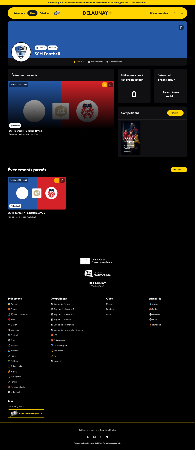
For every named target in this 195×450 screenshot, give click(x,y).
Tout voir (174, 113)
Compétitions (116, 61)
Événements (19, 13)
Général (80, 61)
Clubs (32, 13)
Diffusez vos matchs (159, 13)
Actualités (44, 13)
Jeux (10, 401)
